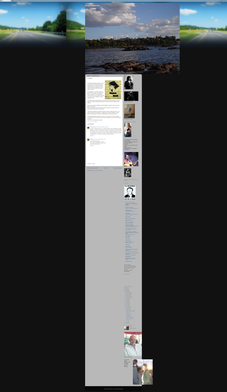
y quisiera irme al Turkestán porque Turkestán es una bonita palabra (131, 232)
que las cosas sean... (130, 318)
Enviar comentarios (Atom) (98, 170)
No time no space (128, 242)
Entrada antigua (117, 168)
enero (127, 309)
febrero (127, 307)
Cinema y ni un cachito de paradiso (131, 208)
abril (127, 304)
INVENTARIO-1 (128, 256)
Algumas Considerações (130, 218)
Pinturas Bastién (128, 220)
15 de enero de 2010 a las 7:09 (99, 139)
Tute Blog (127, 238)
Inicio (105, 168)
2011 (126, 289)
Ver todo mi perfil (132, 328)
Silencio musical (128, 229)
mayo (127, 303)
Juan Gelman (128, 246)
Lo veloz (127, 320)
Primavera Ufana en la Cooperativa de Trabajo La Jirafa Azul (131, 215)
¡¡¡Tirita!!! (127, 259)
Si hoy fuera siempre (129, 222)
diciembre (128, 292)
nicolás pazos (93, 126)
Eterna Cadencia (128, 261)
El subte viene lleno (129, 207)
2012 (126, 287)
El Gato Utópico (128, 210)
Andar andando (92, 5)
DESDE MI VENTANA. (129, 225)
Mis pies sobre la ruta (129, 241)
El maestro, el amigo (128, 223)
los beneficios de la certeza (130, 234)
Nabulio (91, 139)
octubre (127, 295)
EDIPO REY (127, 205)
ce (131, 326)
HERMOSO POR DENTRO (130, 258)
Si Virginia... (128, 315)
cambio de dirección (128, 247)
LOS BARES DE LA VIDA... (130, 211)
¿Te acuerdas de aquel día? (131, 228)
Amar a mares (128, 240)
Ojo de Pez (127, 213)
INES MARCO (128, 236)
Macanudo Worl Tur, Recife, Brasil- (131, 251)
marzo (127, 306)
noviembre (128, 293)
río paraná (127, 244)
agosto (127, 298)
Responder (92, 135)
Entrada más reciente (92, 168)
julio (127, 300)
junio (127, 301)
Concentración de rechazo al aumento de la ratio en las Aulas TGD (131, 227)
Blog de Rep (127, 216)
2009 (126, 322)
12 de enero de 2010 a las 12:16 (102, 126)
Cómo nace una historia (130, 310)
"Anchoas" (128, 312)
